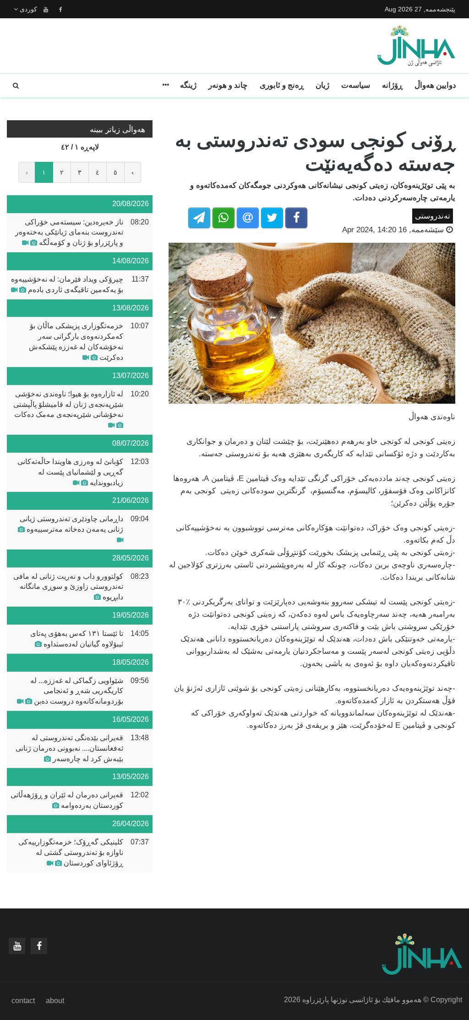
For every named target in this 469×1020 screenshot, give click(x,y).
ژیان (322, 85)
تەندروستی (432, 216)
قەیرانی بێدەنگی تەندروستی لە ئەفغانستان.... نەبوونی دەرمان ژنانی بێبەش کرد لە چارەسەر (69, 748)
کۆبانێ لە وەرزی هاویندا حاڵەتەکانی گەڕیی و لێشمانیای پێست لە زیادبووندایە (70, 472)
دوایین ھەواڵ (435, 85)
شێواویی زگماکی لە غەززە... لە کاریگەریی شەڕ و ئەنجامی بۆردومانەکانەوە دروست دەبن (76, 691)
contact (23, 1000)
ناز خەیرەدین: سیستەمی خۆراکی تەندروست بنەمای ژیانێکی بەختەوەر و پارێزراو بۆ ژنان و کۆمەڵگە (69, 232)
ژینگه (188, 85)
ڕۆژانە (392, 85)
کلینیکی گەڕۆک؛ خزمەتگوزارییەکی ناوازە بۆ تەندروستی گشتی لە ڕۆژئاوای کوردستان (70, 852)
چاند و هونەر (228, 85)
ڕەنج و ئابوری (282, 85)
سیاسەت (355, 85)
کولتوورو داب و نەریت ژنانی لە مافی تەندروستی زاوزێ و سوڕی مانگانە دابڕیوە (68, 586)
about (55, 1000)
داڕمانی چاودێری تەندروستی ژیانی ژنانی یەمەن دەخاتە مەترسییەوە (71, 524)
